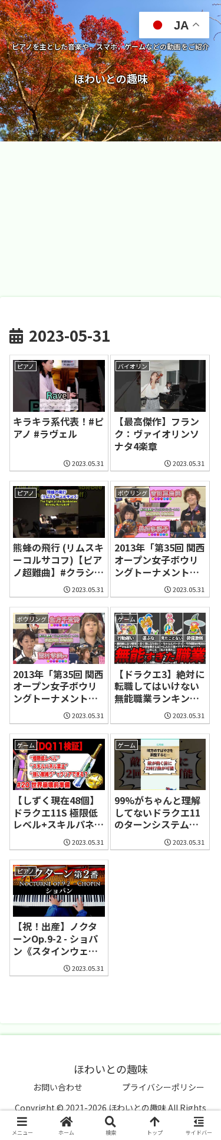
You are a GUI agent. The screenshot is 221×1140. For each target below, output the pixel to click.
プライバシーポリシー (163, 1087)
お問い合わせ (58, 1087)
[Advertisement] (110, 219)
